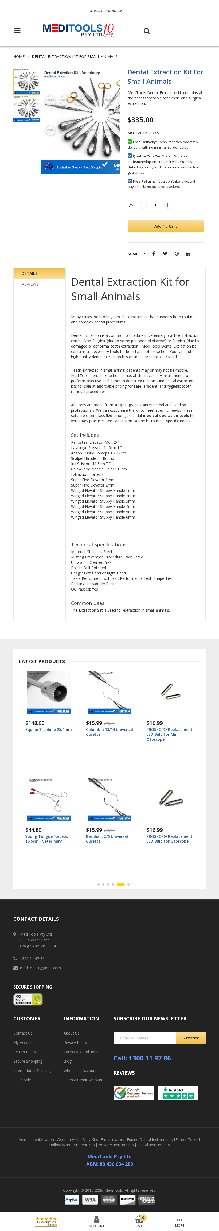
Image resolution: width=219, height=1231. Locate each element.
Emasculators (112, 1139)
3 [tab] (108, 884)
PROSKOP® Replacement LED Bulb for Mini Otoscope (109, 734)
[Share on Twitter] (165, 254)
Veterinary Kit (68, 1139)
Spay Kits (90, 1139)
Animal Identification (36, 1139)
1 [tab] (98, 884)
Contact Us (23, 1033)
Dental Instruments (153, 1145)
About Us (72, 1033)
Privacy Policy (75, 1042)
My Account (23, 1042)
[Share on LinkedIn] (188, 254)
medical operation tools (166, 415)
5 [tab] (118, 884)
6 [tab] (126, 884)
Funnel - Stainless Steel (168, 836)
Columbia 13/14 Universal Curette (48, 732)
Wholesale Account (80, 1070)
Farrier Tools (186, 1139)
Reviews (30, 284)
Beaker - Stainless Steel (168, 729)
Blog (68, 1061)
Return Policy (24, 1051)
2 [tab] (103, 884)
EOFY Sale (22, 1079)
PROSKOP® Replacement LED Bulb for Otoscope (109, 839)
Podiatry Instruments (115, 1145)
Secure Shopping (27, 1061)
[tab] (39, 273)
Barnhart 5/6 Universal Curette (46, 839)
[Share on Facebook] (153, 254)
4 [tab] (113, 884)
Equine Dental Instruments (150, 1139)
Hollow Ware (60, 1145)
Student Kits (84, 1145)
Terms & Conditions (81, 1051)
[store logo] (78, 30)
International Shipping (32, 1070)
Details (29, 273)
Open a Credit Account (83, 1079)
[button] (26, 108)
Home (19, 56)
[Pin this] (176, 254)
